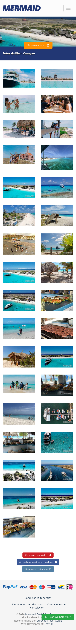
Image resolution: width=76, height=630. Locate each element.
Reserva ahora (35, 45)
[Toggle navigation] (68, 8)
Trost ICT (49, 624)
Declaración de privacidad (27, 604)
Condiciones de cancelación (48, 606)
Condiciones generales (38, 598)
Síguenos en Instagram (36, 568)
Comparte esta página (36, 555)
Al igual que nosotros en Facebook (36, 561)
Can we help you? (60, 617)
